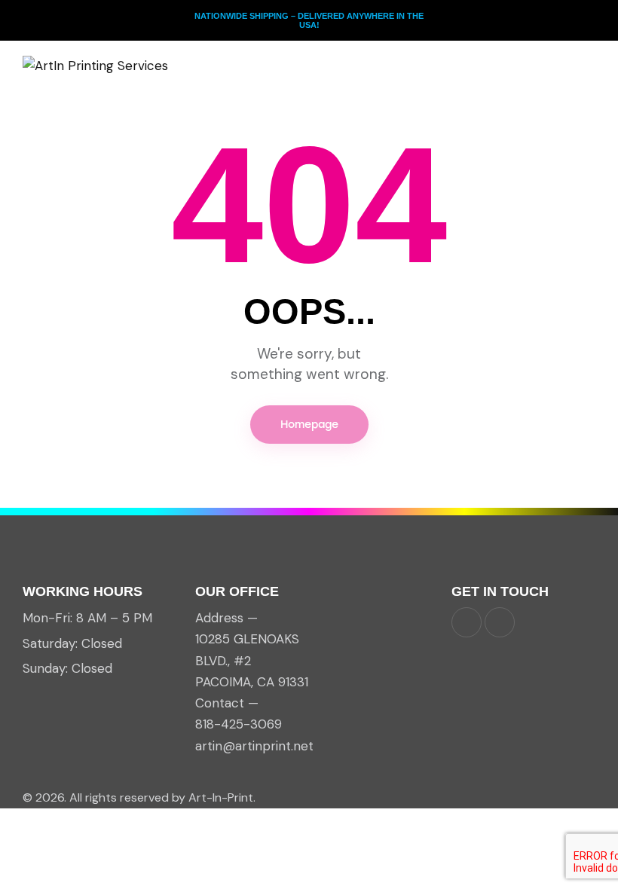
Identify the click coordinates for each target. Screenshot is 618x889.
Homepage (309, 424)
